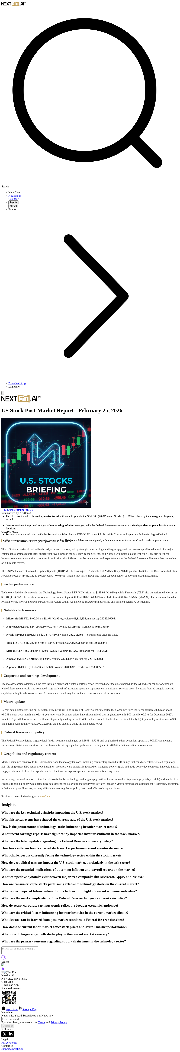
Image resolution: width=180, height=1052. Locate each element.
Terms (41, 1022)
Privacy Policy (59, 1022)
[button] (93, 386)
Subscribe (8, 1026)
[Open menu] (2, 393)
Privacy (5, 1042)
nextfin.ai (45, 796)
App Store (12, 1009)
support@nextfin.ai (12, 1048)
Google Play (29, 1009)
